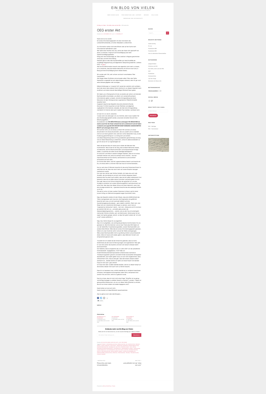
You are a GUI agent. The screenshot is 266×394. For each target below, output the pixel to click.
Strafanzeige (121, 352)
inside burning (152, 43)
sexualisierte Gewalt (117, 351)
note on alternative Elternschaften (157, 53)
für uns (150, 46)
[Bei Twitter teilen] (101, 298)
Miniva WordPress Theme (109, 386)
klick (103, 64)
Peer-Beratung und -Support (131, 14)
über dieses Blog (113, 14)
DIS (126, 344)
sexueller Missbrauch (129, 351)
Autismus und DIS (152, 66)
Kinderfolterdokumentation (131, 345)
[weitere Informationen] (107, 298)
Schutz (99, 351)
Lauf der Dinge (123, 342)
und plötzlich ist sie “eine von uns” (132, 363)
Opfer (134, 347)
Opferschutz (117, 348)
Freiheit (137, 344)
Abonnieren (136, 335)
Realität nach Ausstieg (122, 349)
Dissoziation (131, 344)
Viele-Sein (154, 14)
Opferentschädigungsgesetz (105, 348)
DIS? (149, 71)
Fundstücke (151, 73)
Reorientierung (133, 349)
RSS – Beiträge (152, 126)
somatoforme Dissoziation (104, 352)
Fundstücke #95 (152, 51)
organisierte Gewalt (127, 348)
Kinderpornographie (102, 347)
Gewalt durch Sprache (103, 345)
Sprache (114, 352)
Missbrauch (112, 347)
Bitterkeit (103, 344)
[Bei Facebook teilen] (98, 298)
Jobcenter (119, 345)
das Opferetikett (115, 316)
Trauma (128, 352)
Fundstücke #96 (152, 48)
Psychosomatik (111, 349)
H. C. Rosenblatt (118, 33)
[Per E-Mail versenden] (104, 298)
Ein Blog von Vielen (133, 7)
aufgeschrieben (152, 63)
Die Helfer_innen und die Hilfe (109, 342)
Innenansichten (152, 76)
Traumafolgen (134, 352)
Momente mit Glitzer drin (154, 81)
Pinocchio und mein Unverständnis (104, 363)
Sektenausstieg (105, 351)
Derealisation (121, 344)
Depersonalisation (111, 344)
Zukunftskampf (101, 354)
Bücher (146, 14)
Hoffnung (113, 345)
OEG (131, 347)
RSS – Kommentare (153, 129)
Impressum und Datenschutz (133, 18)
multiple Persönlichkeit (122, 347)
